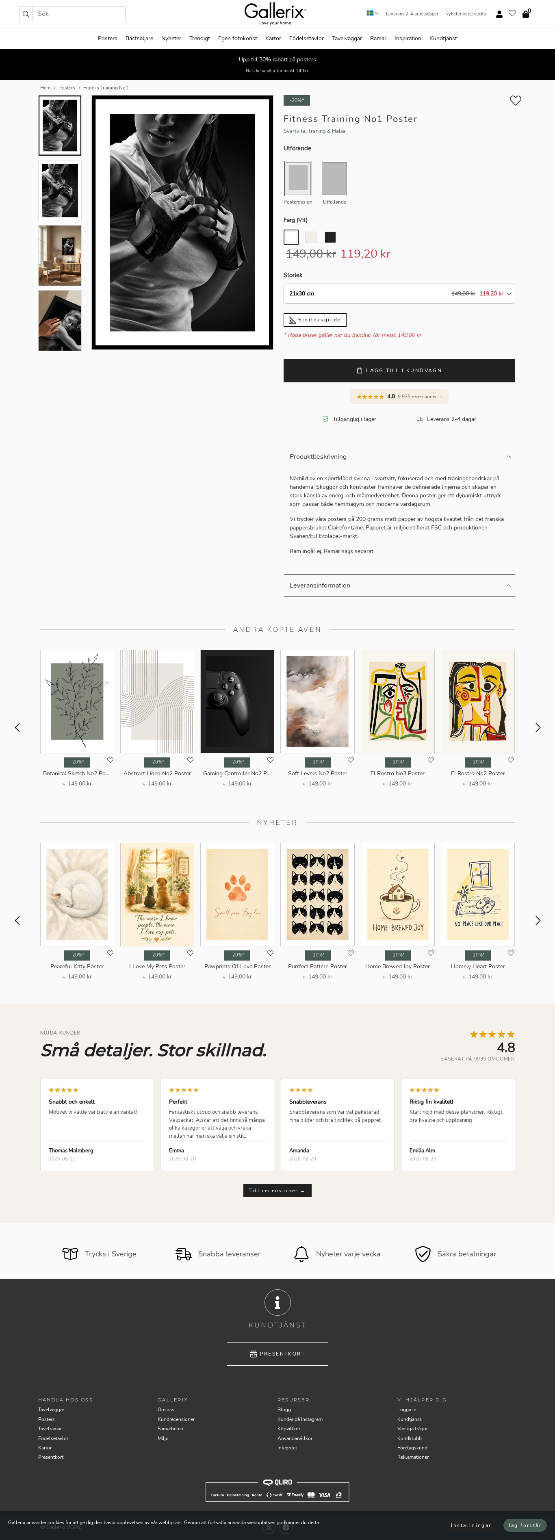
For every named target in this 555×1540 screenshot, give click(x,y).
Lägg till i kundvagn (404, 370)
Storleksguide (318, 320)
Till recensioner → (277, 1190)
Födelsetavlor (306, 38)
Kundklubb (409, 1438)
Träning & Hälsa (327, 131)
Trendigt (199, 38)
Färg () (296, 220)
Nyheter (171, 38)
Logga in (406, 1409)
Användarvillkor (295, 1438)
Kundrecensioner (176, 1419)
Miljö (163, 1438)
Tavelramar (50, 1428)
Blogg (284, 1409)
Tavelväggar (347, 38)
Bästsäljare (139, 38)
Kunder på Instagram (300, 1419)
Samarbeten (170, 1428)
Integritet (287, 1448)
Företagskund (412, 1448)
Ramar (378, 38)
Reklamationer (413, 1457)
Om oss (166, 1409)
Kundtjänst (443, 38)
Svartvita (295, 131)
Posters (107, 38)
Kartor (273, 38)
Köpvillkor (289, 1428)
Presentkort (282, 1354)
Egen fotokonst (237, 38)
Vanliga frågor (412, 1428)
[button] (26, 14)
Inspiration (408, 38)
